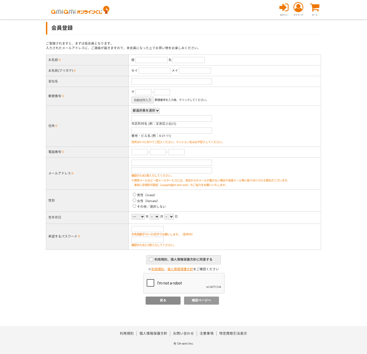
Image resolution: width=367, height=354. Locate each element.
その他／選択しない (151, 207)
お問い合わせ (183, 333)
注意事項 (207, 333)
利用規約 (157, 269)
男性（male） (147, 195)
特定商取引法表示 (233, 333)
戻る (163, 300)
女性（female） (148, 201)
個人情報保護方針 (180, 269)
